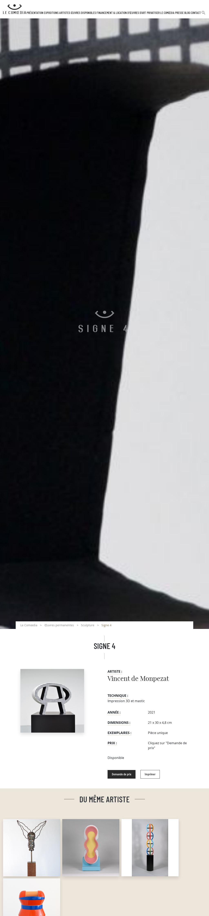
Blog (187, 13)
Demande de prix (121, 774)
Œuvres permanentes (59, 625)
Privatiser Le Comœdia (161, 13)
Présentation (35, 13)
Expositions (51, 13)
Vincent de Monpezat (138, 679)
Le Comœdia (28, 625)
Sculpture (87, 625)
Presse (179, 13)
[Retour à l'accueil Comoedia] (14, 9)
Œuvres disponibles (83, 13)
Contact (196, 13)
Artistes (64, 13)
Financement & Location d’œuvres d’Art (121, 13)
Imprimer (150, 774)
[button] (203, 14)
